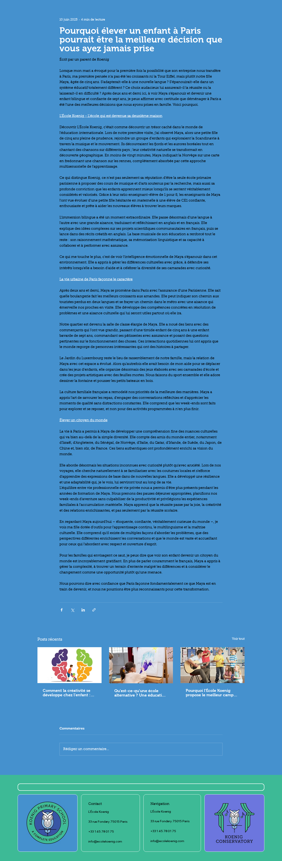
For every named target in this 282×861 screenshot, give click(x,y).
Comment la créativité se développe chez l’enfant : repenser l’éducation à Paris (69, 692)
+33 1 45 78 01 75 (101, 831)
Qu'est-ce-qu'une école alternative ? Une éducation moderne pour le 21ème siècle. (140, 693)
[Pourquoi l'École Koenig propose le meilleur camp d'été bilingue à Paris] (212, 665)
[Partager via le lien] (94, 610)
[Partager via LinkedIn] (83, 610)
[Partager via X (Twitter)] (72, 610)
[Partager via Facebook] (61, 610)
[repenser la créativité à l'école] (69, 665)
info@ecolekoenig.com (105, 841)
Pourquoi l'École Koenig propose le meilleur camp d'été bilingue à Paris (210, 692)
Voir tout (238, 639)
